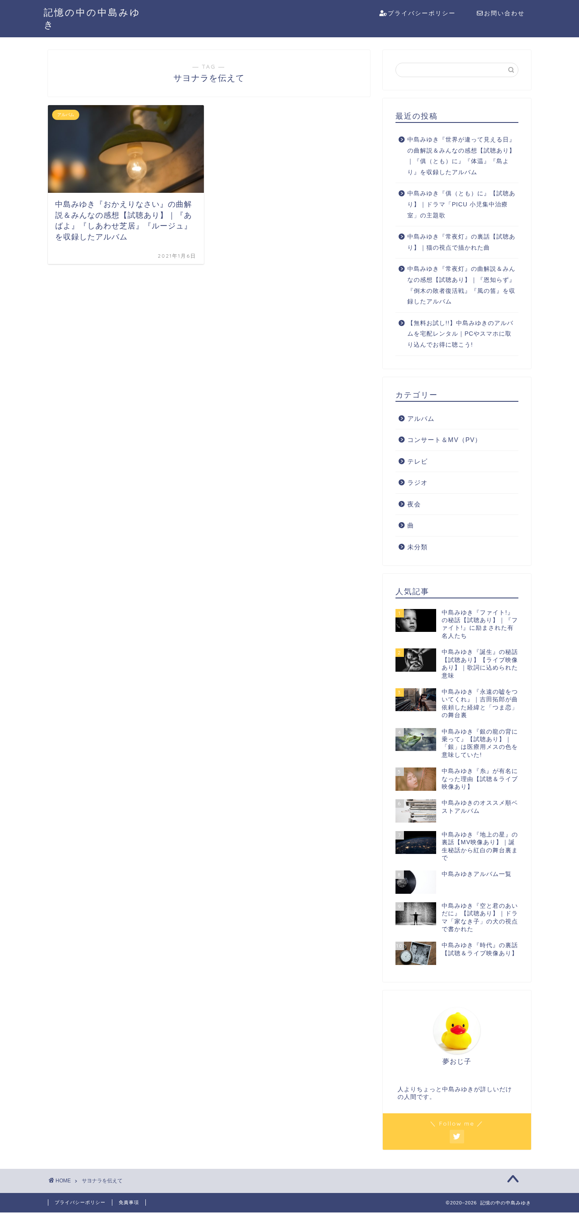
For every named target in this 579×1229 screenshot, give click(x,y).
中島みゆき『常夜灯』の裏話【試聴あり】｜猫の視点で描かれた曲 (461, 242)
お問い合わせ (504, 13)
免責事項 (129, 1202)
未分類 (417, 547)
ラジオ (417, 482)
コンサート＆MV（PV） (444, 439)
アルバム (420, 418)
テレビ (417, 461)
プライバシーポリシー (422, 13)
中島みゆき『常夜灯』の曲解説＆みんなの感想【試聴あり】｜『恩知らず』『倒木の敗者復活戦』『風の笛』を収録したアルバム (461, 285)
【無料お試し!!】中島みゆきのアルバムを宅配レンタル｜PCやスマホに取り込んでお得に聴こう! (460, 334)
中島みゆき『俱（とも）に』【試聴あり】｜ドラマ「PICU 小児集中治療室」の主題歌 (461, 204)
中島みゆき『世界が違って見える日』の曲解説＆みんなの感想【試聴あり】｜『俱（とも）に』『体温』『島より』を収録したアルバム (461, 155)
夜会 (414, 504)
